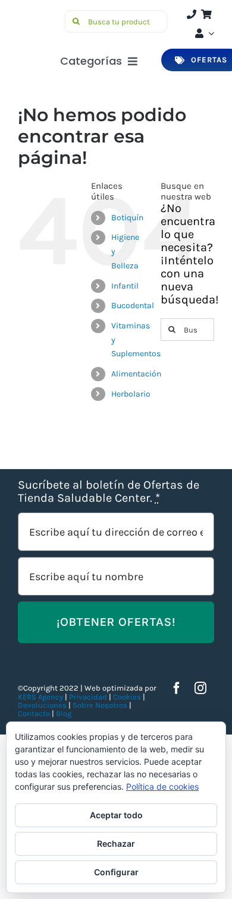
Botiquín (127, 218)
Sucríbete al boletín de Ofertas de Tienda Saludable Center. (108, 492)
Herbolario (131, 394)
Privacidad (88, 696)
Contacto (35, 713)
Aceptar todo (116, 815)
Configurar (116, 872)
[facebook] (177, 688)
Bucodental (132, 305)
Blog (63, 713)
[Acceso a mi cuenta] (203, 33)
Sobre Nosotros (100, 705)
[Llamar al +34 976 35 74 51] (191, 14)
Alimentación (136, 374)
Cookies (127, 696)
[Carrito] (206, 14)
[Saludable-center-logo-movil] (39, 15)
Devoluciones (42, 705)
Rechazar (116, 843)
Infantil (125, 286)
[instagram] (200, 688)
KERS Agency (40, 696)
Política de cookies (162, 786)
